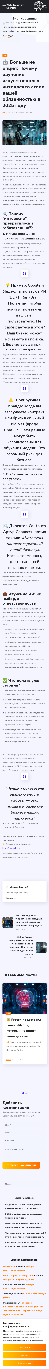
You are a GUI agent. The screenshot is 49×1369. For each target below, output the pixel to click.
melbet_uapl (9, 1266)
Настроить (24, 1355)
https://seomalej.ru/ (11, 848)
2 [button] (26, 1093)
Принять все (24, 1347)
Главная (6, 22)
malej (4, 113)
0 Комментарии (25, 113)
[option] (25, 1024)
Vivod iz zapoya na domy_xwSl (18, 1275)
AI (14, 22)
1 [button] (23, 1093)
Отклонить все (24, 1363)
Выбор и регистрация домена (18, 1279)
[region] (24, 1344)
